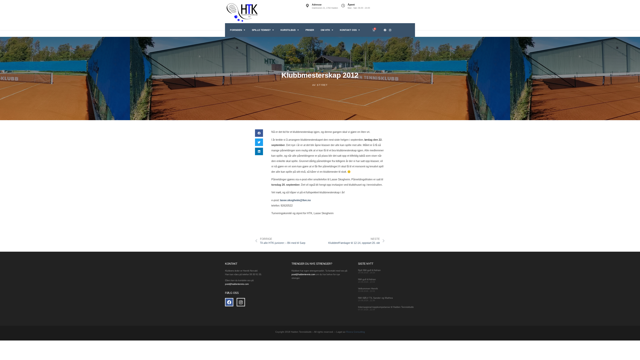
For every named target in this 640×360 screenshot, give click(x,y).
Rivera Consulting (355, 331)
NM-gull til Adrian (367, 279)
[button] (259, 133)
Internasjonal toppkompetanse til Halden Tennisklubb (386, 307)
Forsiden (236, 30)
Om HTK (325, 30)
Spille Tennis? (261, 30)
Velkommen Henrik (368, 288)
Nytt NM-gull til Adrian (369, 270)
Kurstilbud (288, 30)
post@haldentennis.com (303, 274)
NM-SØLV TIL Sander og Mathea (375, 297)
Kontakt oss (348, 30)
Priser (310, 30)
